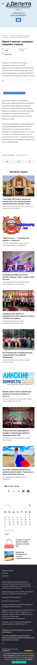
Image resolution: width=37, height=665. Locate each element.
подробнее (11, 655)
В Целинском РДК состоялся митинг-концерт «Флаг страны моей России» (18, 277)
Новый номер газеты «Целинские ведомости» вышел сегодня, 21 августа (17, 394)
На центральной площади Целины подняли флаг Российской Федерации (17, 355)
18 (9, 522)
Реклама (5, 573)
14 (21, 519)
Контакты (5, 576)
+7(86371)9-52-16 (18, 13)
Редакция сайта (7, 570)
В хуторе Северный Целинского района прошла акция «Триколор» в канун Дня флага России (18, 472)
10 (5, 519)
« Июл (6, 534)
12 (13, 519)
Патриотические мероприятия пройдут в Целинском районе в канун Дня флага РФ (16, 433)
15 (25, 519)
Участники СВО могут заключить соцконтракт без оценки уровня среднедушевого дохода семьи (17, 201)
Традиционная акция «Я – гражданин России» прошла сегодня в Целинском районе (18, 316)
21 (21, 522)
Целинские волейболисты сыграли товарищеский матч (23, 555)
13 (17, 519)
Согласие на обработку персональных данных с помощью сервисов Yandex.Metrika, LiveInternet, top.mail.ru (18, 638)
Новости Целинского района (14, 93)
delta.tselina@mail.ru (19, 15)
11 (9, 519)
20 (18, 522)
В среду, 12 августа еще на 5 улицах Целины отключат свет (23, 543)
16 (29, 519)
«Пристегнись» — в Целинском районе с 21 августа (16, 239)
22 (26, 522)
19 (13, 522)
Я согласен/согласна (19, 662)
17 (5, 522)
